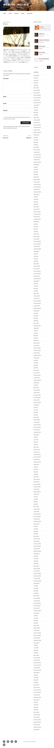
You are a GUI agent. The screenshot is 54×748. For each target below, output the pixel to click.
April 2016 (36, 367)
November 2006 (37, 635)
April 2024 (36, 144)
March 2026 (36, 87)
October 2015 (37, 377)
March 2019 (36, 293)
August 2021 (36, 221)
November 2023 (37, 157)
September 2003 (37, 727)
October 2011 (36, 489)
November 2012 (37, 457)
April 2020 (36, 261)
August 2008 (36, 583)
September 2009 (37, 551)
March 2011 (36, 506)
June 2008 (36, 588)
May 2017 (36, 335)
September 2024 (37, 132)
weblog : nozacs (16, 4)
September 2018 (37, 308)
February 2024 (37, 149)
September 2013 (37, 432)
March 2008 (36, 595)
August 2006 (36, 642)
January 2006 (37, 660)
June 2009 (36, 558)
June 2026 (36, 80)
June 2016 (36, 362)
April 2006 (36, 652)
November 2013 (37, 427)
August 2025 (36, 105)
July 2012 (36, 466)
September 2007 (37, 610)
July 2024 (36, 137)
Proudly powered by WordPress (29, 741)
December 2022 (37, 184)
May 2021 (36, 229)
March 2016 (36, 370)
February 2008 (37, 598)
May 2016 (36, 365)
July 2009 (36, 556)
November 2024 (37, 127)
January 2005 (37, 687)
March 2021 (36, 234)
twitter (10, 13)
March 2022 (36, 206)
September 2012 (37, 462)
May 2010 (36, 531)
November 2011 (37, 486)
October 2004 (37, 694)
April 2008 (36, 593)
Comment (6, 78)
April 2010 (36, 533)
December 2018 (37, 300)
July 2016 (36, 360)
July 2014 (36, 407)
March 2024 (36, 147)
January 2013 (36, 452)
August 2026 (36, 75)
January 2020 (37, 268)
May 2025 (36, 112)
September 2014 (37, 402)
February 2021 (37, 236)
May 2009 (36, 561)
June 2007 (36, 618)
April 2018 (36, 320)
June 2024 (36, 139)
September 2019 (37, 278)
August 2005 (36, 672)
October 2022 (37, 189)
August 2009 (36, 553)
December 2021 (37, 211)
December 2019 (37, 271)
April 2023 (36, 174)
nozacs (41, 26)
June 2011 (36, 499)
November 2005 (37, 665)
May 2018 (36, 318)
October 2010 (37, 518)
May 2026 (36, 82)
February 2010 (37, 538)
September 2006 (37, 640)
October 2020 (37, 246)
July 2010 (36, 526)
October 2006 (37, 637)
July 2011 (36, 496)
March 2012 (36, 476)
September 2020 (37, 248)
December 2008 (37, 573)
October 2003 (37, 724)
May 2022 (36, 201)
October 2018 (37, 305)
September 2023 (37, 162)
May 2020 (36, 258)
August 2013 (36, 434)
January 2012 (36, 481)
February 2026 (37, 90)
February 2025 (37, 120)
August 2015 (36, 382)
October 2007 (37, 608)
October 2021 (37, 216)
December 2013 (37, 424)
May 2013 (36, 442)
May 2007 (36, 620)
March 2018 (36, 323)
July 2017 (36, 330)
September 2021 (37, 219)
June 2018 (36, 315)
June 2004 (36, 704)
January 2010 (36, 541)
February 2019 (37, 295)
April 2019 (36, 291)
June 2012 (36, 469)
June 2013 (36, 439)
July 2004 (36, 702)
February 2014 (37, 419)
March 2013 (36, 447)
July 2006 (36, 645)
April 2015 (36, 385)
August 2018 (36, 310)
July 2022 (36, 196)
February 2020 (37, 266)
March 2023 (36, 177)
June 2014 (36, 409)
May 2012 (36, 471)
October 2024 (37, 129)
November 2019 (37, 273)
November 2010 (37, 516)
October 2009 (37, 548)
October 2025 (37, 100)
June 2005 (36, 677)
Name (5, 96)
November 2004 (37, 692)
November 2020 (37, 243)
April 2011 (36, 504)
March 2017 (36, 340)
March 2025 (36, 117)
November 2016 (37, 350)
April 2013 (36, 444)
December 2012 (37, 454)
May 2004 (36, 707)
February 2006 (37, 657)
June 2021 (36, 226)
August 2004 (36, 699)
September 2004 (37, 697)
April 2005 (36, 682)
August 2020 (36, 251)
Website (5, 110)
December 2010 (37, 514)
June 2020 (36, 256)
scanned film (29, 13)
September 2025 (37, 102)
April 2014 (36, 414)
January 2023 (36, 182)
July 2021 (36, 224)
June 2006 (36, 647)
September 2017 (37, 325)
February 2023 (37, 179)
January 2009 (37, 571)
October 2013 (37, 429)
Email (5, 103)
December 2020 (37, 241)
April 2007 (36, 623)
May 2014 (36, 412)
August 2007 (36, 613)
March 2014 (36, 417)
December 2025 (37, 95)
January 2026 (36, 92)
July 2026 (36, 77)
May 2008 (36, 590)
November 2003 (37, 722)
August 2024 (36, 134)
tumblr (4, 13)
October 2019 (37, 276)
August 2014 (36, 405)
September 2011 (37, 491)
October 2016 (37, 352)
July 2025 (36, 107)
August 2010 (36, 523)
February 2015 (37, 390)
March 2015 (36, 387)
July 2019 (36, 283)
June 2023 (36, 169)
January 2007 (37, 630)
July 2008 (36, 585)
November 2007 (37, 605)
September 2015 (37, 380)
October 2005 (37, 667)
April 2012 (36, 474)
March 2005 (36, 685)
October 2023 (37, 159)
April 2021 (36, 231)
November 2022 (37, 186)
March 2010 (36, 536)
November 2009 (37, 546)
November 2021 (37, 214)
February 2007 (37, 628)
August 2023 (36, 164)
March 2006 (36, 655)
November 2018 (37, 303)
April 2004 (36, 709)
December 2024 (37, 125)
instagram (16, 13)
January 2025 (36, 122)
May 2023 (36, 172)
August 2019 (36, 281)
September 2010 (37, 521)
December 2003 (37, 719)
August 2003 (36, 729)
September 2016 (37, 355)
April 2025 (36, 115)
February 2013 (37, 449)
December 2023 (37, 154)
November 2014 (37, 397)
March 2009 (36, 566)
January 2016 (36, 372)
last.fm (22, 13)
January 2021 (36, 239)
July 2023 (36, 167)
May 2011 (36, 501)
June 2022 (36, 199)
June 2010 (36, 528)
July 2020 (36, 253)
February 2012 (37, 479)
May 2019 (36, 288)
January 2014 (36, 422)
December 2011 (37, 484)
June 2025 (36, 110)
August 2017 (36, 328)
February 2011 (37, 509)
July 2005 (36, 675)
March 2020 (36, 263)
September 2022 (37, 191)
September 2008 (37, 580)
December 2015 (37, 375)
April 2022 (36, 204)
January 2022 (36, 209)
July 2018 (36, 313)
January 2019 (36, 298)
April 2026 (36, 85)
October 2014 (37, 400)
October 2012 (37, 459)
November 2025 (37, 97)
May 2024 (36, 142)
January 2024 (36, 152)
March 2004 (36, 712)
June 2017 (36, 333)
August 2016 (36, 357)
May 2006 (36, 650)
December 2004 (37, 689)
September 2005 (37, 670)
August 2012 (36, 464)
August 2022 (36, 194)
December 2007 (37, 603)
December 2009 (37, 543)
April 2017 (36, 338)
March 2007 (36, 625)
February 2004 (37, 714)
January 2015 (36, 392)
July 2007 (36, 615)
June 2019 (36, 286)
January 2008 (37, 600)
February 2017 (37, 343)
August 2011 (36, 494)
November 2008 (37, 575)
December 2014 (37, 395)
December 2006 (37, 632)
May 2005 (36, 680)
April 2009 (36, 563)
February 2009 (37, 568)
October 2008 (37, 578)
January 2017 (36, 345)
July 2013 (36, 437)
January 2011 (36, 511)
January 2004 (37, 717)
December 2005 (37, 662)
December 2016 (37, 348)
